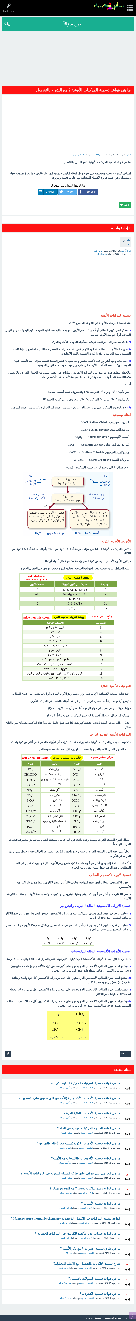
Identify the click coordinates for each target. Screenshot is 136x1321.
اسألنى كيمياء (66, 1087)
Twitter (70, 191)
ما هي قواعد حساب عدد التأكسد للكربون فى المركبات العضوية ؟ (77, 1233)
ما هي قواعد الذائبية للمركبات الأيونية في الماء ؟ (88, 1128)
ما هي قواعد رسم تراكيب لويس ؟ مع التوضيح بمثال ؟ (85, 1188)
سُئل (129, 154)
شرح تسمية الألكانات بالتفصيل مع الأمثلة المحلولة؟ (86, 1263)
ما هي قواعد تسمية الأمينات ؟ (100, 1203)
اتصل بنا (128, 1318)
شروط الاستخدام (93, 1318)
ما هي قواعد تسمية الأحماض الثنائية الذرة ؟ (92, 1113)
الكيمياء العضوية (85, 1148)
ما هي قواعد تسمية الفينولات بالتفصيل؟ (94, 1278)
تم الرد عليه (126, 251)
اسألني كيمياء (67, 1133)
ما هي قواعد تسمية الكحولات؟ (100, 1294)
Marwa (69, 1253)
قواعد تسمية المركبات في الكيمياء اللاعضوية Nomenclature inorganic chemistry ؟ (65, 1218)
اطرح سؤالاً (74, 24)
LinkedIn (50, 191)
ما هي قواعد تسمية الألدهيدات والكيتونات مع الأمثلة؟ (85, 1158)
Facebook (91, 191)
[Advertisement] (68, 57)
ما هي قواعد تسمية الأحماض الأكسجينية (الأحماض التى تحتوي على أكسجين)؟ (69, 1098)
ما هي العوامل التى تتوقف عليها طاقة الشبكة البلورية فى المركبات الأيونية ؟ (70, 1173)
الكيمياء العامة (98, 154)
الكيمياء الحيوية (85, 1223)
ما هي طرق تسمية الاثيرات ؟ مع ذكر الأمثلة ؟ (90, 1248)
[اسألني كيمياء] (109, 6)
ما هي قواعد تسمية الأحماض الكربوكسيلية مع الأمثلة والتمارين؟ (78, 1143)
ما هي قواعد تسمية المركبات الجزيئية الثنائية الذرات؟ (85, 1083)
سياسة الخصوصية (113, 1318)
